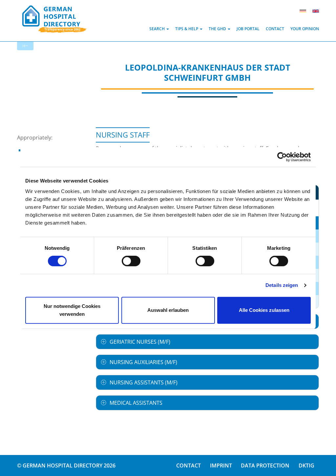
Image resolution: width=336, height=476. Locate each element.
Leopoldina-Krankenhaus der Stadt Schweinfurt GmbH (207, 72)
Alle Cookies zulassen (264, 310)
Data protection (265, 465)
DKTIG (306, 465)
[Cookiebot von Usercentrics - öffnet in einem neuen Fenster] (282, 157)
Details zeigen (281, 285)
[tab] (207, 342)
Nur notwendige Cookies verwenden (72, 310)
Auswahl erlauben (168, 310)
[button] (159, 29)
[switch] (131, 261)
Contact (188, 465)
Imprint (221, 465)
